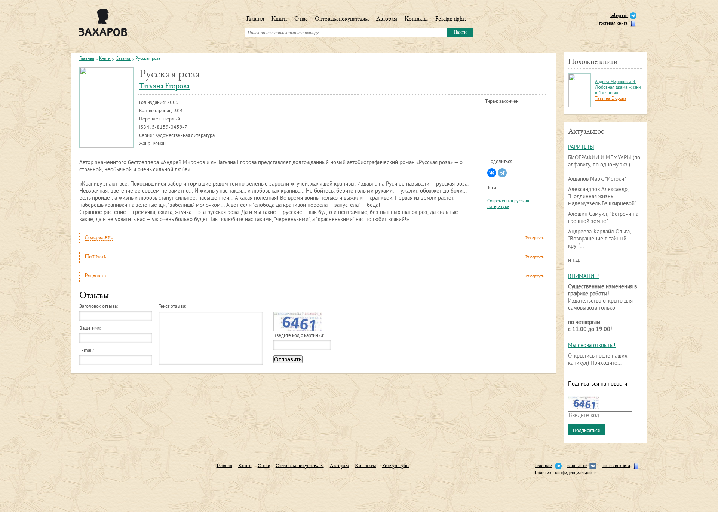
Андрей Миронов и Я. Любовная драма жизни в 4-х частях (618, 87)
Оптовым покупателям (342, 19)
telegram (619, 16)
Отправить (288, 359)
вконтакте (577, 466)
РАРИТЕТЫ (581, 147)
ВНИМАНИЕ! (583, 276)
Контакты (416, 19)
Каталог (123, 59)
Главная (255, 19)
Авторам (386, 19)
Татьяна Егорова (164, 87)
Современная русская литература (508, 204)
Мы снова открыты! (592, 345)
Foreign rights (450, 19)
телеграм (543, 466)
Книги (279, 19)
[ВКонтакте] (491, 172)
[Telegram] (502, 172)
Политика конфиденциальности (566, 473)
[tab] (313, 238)
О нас (300, 19)
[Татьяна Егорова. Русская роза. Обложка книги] (106, 107)
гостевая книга (613, 24)
